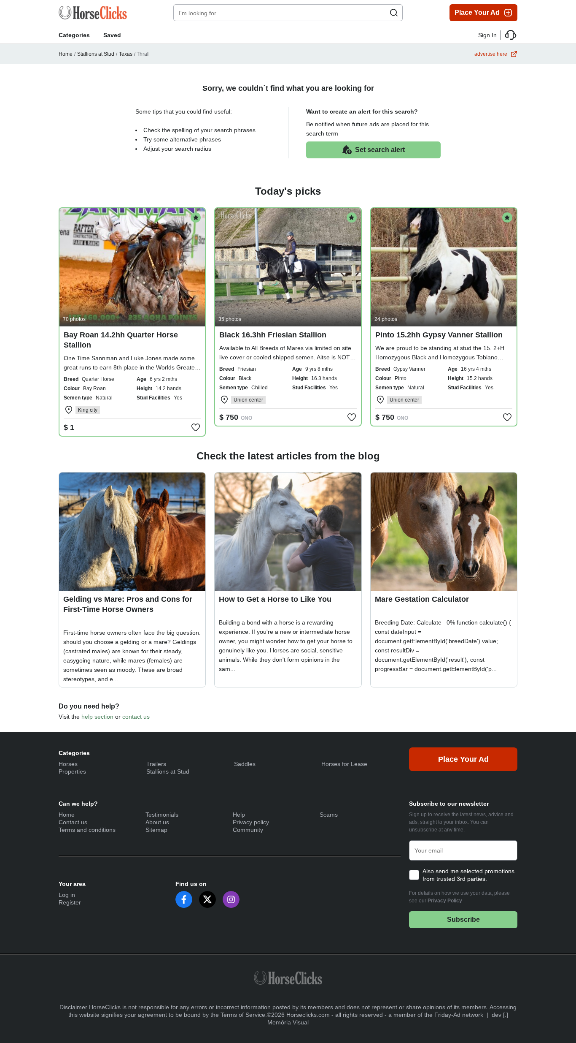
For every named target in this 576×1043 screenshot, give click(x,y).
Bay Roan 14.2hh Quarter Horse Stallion (121, 340)
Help (239, 814)
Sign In (487, 35)
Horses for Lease (344, 764)
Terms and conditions (87, 829)
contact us (136, 716)
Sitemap (156, 829)
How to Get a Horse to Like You (275, 599)
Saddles (245, 764)
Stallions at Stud (95, 54)
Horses (68, 764)
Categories (74, 35)
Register (70, 902)
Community (248, 829)
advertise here (490, 54)
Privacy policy (251, 822)
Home (66, 54)
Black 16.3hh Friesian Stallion (272, 335)
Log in (67, 894)
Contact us (73, 822)
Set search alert (380, 149)
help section (97, 716)
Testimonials (161, 814)
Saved (112, 35)
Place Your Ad (477, 12)
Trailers (156, 764)
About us (157, 822)
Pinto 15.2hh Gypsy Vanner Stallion (439, 335)
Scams (329, 814)
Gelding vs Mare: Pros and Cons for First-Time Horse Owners (127, 604)
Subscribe (463, 919)
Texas (125, 54)
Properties (72, 771)
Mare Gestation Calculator (422, 599)
